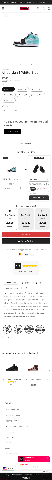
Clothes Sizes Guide (12, 415)
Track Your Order (11, 454)
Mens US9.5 (37, 89)
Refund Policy (10, 448)
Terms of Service (11, 432)
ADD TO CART (39, 198)
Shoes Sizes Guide (12, 410)
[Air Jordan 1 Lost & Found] (33, 367)
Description (11, 282)
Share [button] (7, 337)
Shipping (4, 81)
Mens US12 (38, 95)
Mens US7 (8, 89)
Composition (38, 283)
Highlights (24, 283)
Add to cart (26, 234)
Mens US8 (22, 89)
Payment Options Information (16, 426)
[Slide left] (20, 64)
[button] (3, 8)
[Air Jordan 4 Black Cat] (12, 367)
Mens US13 (8, 100)
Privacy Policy (10, 437)
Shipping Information (13, 421)
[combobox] (12, 188)
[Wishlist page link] (38, 8)
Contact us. (9, 443)
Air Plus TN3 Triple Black (39, 184)
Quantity (5, 106)
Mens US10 (8, 95)
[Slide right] (31, 64)
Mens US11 (23, 95)
